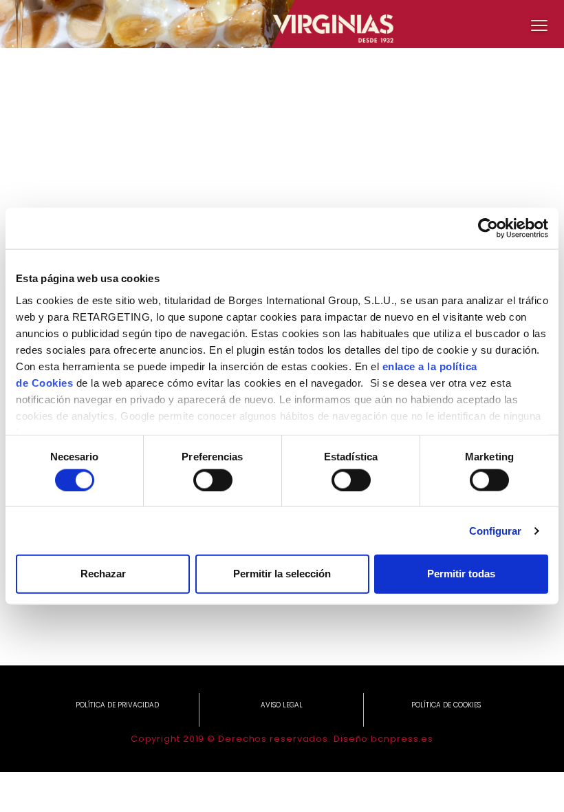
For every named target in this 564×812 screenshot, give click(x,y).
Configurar (495, 530)
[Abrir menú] (539, 25)
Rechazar (103, 573)
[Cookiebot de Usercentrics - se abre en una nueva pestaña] (488, 228)
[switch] (212, 480)
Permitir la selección (282, 573)
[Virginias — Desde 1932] (282, 24)
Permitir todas (461, 573)
